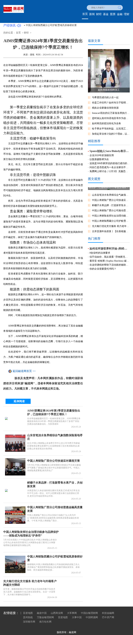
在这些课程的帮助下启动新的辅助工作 (110, 265)
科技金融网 (108, 613)
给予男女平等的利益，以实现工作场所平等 (111, 128)
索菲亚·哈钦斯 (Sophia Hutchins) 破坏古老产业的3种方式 (110, 261)
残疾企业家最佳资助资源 (105, 108)
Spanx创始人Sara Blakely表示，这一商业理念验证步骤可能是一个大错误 (110, 151)
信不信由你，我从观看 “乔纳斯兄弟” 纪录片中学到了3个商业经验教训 (110, 257)
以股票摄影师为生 (99, 159)
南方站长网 (45, 621)
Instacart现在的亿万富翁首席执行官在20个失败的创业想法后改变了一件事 (111, 113)
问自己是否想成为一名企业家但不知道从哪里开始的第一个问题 (110, 167)
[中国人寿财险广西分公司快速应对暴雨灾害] (15, 467)
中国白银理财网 (89, 613)
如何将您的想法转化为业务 (106, 123)
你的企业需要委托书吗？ (103, 269)
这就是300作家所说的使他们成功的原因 (110, 163)
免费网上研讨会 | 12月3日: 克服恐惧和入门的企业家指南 (110, 171)
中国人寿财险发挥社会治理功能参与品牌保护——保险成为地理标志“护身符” (111, 215)
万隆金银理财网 (45, 617)
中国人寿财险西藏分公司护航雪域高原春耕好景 (51, 25)
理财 (126, 14)
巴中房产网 (108, 617)
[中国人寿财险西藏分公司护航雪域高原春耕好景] (15, 564)
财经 (99, 14)
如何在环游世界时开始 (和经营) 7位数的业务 (110, 248)
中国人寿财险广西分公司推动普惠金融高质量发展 (111, 210)
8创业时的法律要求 (100, 253)
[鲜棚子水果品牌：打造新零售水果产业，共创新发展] (15, 490)
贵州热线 (28, 617)
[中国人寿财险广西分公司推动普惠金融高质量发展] (15, 515)
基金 (106, 14)
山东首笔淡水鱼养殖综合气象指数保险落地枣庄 (111, 195)
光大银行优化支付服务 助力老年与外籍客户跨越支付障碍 (111, 226)
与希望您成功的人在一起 (105, 97)
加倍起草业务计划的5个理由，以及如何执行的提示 (111, 134)
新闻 (92, 14)
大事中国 (77, 617)
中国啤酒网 (92, 617)
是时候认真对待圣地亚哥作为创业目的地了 (111, 118)
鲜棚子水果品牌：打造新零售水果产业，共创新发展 (111, 205)
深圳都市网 (29, 621)
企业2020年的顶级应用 (102, 155)
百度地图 (28, 613)
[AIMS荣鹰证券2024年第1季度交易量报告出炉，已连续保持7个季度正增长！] (15, 418)
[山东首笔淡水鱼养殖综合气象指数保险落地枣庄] (15, 443)
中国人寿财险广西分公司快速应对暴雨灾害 (53, 460)
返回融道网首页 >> (24, 371)
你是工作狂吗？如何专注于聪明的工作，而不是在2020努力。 (111, 102)
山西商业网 (57, 613)
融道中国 (42, 613)
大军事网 (72, 613)
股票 (113, 14)
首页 (85, 13)
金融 (119, 14)
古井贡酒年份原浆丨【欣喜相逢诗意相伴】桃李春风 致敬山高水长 (111, 231)
